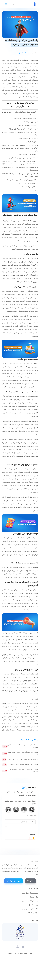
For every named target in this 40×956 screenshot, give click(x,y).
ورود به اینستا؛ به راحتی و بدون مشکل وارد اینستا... (23, 764)
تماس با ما (30, 880)
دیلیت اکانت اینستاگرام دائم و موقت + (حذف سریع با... (23, 753)
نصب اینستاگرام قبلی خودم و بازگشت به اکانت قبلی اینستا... (23, 746)
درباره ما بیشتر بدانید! (14, 880)
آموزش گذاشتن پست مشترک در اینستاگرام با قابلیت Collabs (23, 770)
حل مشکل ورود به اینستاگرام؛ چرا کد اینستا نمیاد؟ (23, 759)
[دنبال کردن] (23, 946)
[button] (32, 809)
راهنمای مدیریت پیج (25, 53)
